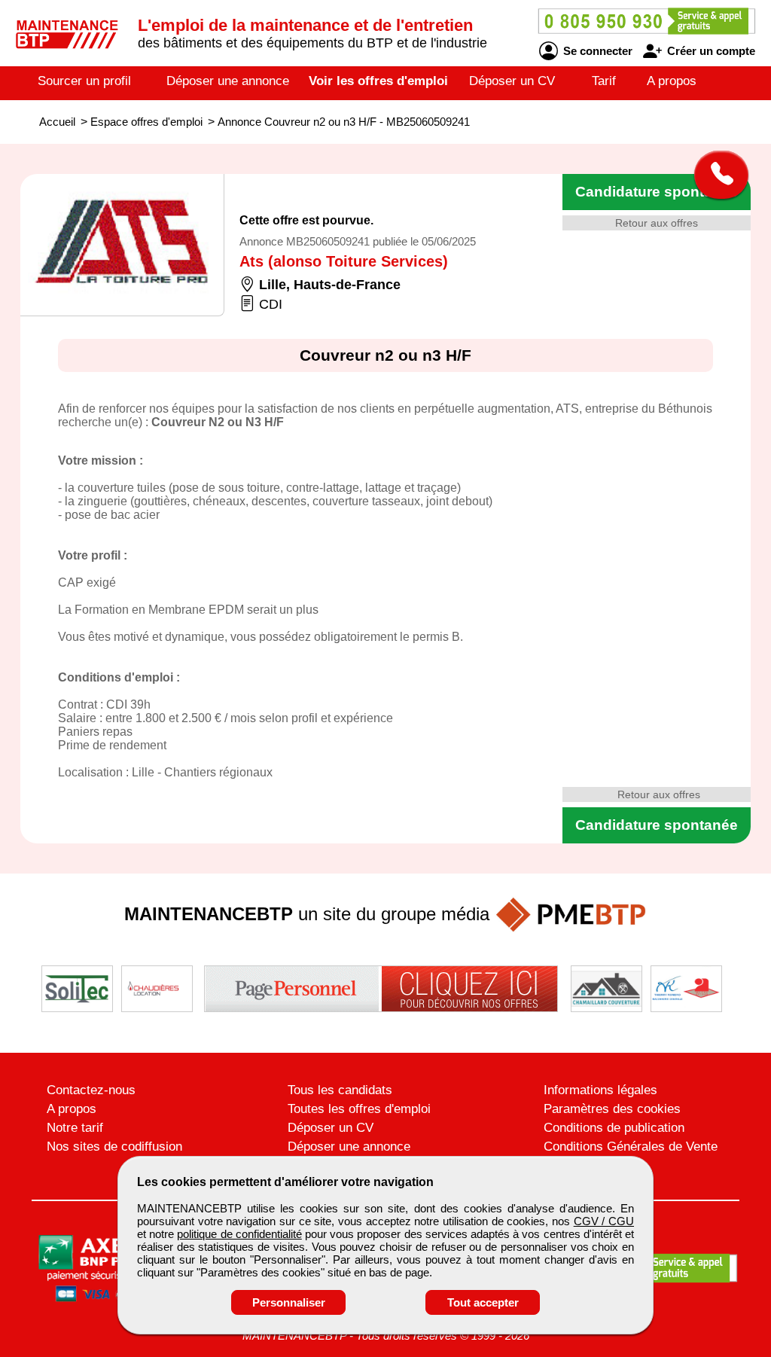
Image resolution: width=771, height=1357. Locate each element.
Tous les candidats (340, 1090)
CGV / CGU (604, 1221)
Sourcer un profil (84, 81)
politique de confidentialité (239, 1233)
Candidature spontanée (656, 192)
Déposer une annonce (227, 81)
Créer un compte (709, 50)
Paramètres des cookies (612, 1109)
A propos (671, 81)
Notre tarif (75, 1128)
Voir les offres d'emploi (378, 81)
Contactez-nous (91, 1090)
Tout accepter (483, 1302)
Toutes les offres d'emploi (359, 1109)
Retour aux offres (656, 223)
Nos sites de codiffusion (114, 1146)
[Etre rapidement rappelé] (715, 175)
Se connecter (596, 50)
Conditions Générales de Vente (631, 1146)
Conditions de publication (614, 1128)
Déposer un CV (512, 81)
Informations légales (600, 1090)
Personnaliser (288, 1302)
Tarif (604, 81)
